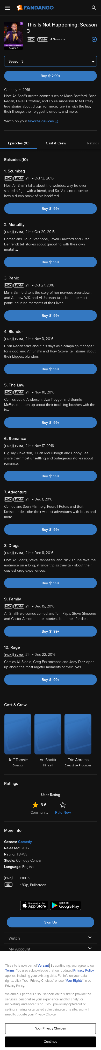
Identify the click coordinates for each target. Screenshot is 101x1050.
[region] (50, 1000)
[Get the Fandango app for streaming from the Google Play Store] (65, 906)
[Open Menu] (7, 8)
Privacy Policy (83, 970)
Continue (50, 1042)
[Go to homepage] (35, 8)
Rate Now (63, 812)
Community (39, 812)
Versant (43, 966)
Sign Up (50, 922)
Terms (10, 970)
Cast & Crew (56, 143)
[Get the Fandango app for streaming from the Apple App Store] (34, 906)
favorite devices (41, 121)
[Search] (94, 8)
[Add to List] (94, 39)
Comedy (25, 842)
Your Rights (74, 981)
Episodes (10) (19, 143)
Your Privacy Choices (50, 1028)
